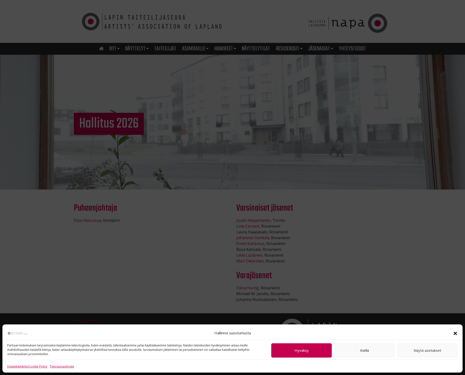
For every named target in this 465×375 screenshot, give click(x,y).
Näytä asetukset (427, 350)
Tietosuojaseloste (62, 366)
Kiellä (364, 350)
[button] (455, 332)
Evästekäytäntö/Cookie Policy (27, 366)
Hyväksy (301, 350)
